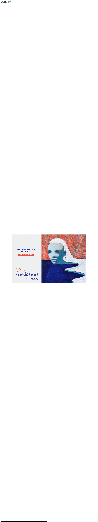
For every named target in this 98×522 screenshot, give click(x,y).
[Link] (10, 2)
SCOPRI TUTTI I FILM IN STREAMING (25, 254)
